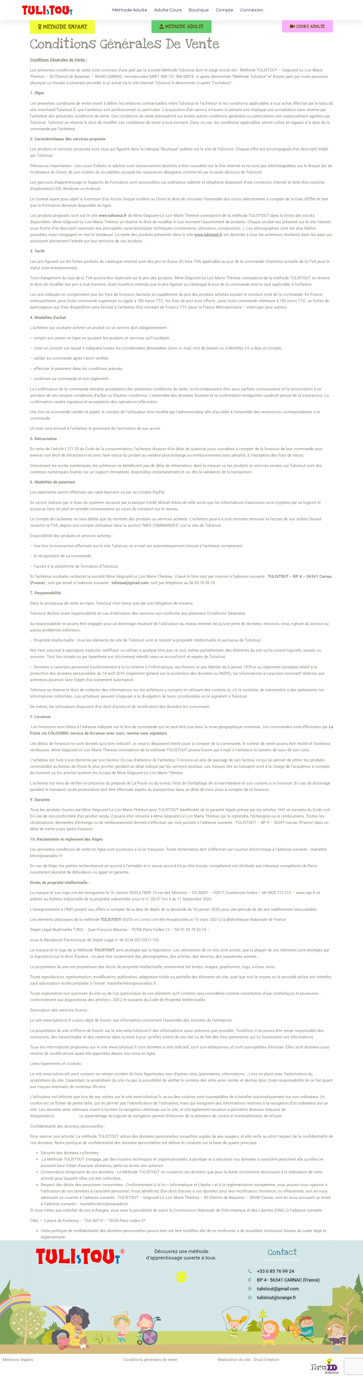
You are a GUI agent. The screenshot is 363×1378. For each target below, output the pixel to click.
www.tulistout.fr (208, 234)
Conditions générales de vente (150, 1359)
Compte (224, 9)
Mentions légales (18, 1359)
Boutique (199, 9)
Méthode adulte (129, 9)
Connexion (251, 9)
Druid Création (266, 1359)
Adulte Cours (168, 9)
